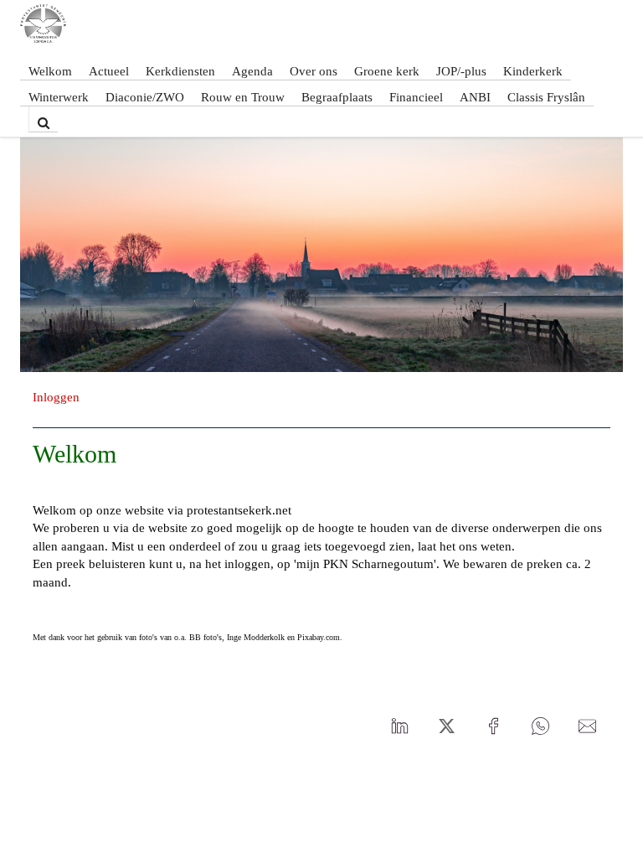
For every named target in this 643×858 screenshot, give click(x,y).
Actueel (109, 71)
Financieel (416, 97)
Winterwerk (58, 97)
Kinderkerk (533, 71)
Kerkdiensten (180, 71)
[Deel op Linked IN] (399, 726)
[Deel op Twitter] (446, 726)
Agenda (252, 71)
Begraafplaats (337, 97)
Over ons (313, 71)
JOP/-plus (461, 71)
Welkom (50, 71)
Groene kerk (386, 71)
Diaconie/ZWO (144, 97)
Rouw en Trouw (243, 97)
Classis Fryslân (546, 97)
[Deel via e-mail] (587, 726)
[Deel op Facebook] (493, 726)
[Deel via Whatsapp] (540, 726)
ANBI (475, 97)
